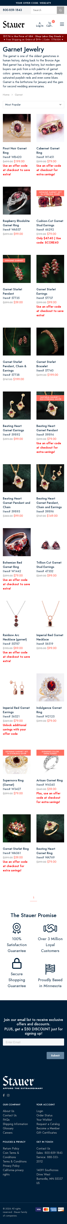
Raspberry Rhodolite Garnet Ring (16, 223)
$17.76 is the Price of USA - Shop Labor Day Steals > (33, 36)
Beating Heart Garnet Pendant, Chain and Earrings (49, 502)
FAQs (6, 1120)
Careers (8, 1133)
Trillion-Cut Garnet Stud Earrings (48, 565)
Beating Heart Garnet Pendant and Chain (16, 502)
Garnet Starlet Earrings (46, 291)
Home (6, 94)
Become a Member (48, 1128)
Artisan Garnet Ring (49, 780)
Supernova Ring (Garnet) (13, 782)
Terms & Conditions (15, 1162)
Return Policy (11, 1149)
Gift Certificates (46, 1133)
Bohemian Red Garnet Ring (12, 565)
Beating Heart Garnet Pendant (47, 428)
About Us (8, 1111)
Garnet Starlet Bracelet (46, 364)
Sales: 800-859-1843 (49, 1153)
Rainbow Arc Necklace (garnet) (15, 637)
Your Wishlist (44, 1120)
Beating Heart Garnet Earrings (13, 428)
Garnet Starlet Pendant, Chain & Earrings (14, 366)
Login (39, 1111)
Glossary (8, 1128)
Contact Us (10, 1115)
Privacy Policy (11, 1166)
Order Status (44, 1115)
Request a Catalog (48, 1124)
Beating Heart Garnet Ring (45, 851)
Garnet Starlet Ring (16, 849)
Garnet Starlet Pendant (12, 291)
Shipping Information (15, 1124)
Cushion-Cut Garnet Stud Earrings (49, 223)
